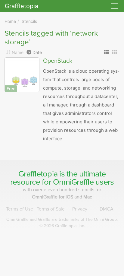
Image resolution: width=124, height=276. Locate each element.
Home (10, 21)
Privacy (79, 209)
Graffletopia (21, 6)
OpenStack (57, 61)
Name (17, 52)
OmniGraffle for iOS (53, 197)
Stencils (29, 21)
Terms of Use (19, 209)
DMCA (106, 209)
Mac (87, 197)
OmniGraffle (73, 182)
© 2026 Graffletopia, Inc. (62, 225)
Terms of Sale (51, 209)
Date (37, 52)
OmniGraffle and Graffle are (62, 219)
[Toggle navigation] (114, 6)
